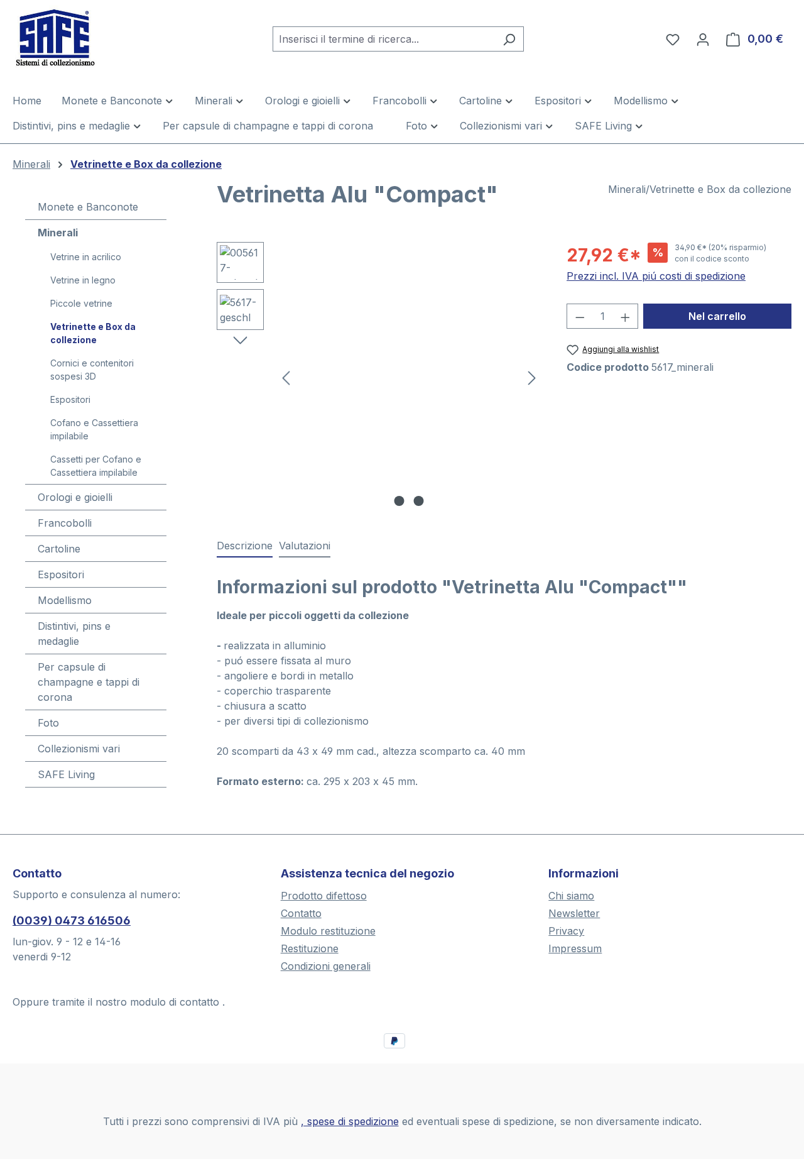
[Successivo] (532, 377)
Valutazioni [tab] (304, 545)
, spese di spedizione (350, 1121)
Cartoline (59, 548)
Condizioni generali (326, 966)
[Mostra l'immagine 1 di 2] (399, 501)
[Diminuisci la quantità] (580, 316)
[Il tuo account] (703, 39)
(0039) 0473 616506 (72, 920)
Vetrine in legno (83, 280)
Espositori (70, 399)
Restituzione (310, 948)
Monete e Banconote (88, 206)
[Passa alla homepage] (75, 36)
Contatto (301, 913)
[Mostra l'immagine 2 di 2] (418, 501)
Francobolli (65, 523)
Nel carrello (717, 316)
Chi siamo (571, 895)
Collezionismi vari (79, 748)
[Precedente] (285, 377)
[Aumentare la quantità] (625, 316)
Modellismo (65, 600)
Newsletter (574, 913)
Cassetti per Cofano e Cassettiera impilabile (95, 466)
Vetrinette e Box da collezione (93, 333)
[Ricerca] (509, 39)
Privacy (566, 931)
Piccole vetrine (81, 303)
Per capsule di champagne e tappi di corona (88, 682)
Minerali (58, 232)
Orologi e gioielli (75, 497)
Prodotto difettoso (324, 895)
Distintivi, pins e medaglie (74, 633)
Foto (48, 723)
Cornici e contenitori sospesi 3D (92, 370)
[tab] (245, 546)
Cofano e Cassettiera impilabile (94, 429)
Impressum (575, 948)
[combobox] (384, 39)
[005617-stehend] (408, 377)
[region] (379, 377)
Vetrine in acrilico (85, 256)
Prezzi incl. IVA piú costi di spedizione (656, 276)
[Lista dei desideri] (673, 39)
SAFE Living (66, 774)
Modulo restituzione (328, 931)
